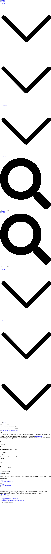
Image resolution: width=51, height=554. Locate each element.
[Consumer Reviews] (2, 0)
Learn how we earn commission (38, 436)
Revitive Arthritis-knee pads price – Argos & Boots (7, 480)
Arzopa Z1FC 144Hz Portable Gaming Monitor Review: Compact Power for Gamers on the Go (12, 500)
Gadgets (2, 268)
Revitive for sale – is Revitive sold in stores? (5, 485)
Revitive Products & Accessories (14, 430)
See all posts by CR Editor (3, 494)
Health (2, 54)
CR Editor (2, 430)
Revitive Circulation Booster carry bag (4, 484)
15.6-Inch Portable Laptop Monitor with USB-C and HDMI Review (9, 498)
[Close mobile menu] (0, 267)
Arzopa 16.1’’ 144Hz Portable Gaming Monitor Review (8, 499)
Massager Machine (5, 105)
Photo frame (4, 156)
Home (1, 426)
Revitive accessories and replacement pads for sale (7, 481)
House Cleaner (3, 3)
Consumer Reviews (2, 1)
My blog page (4, 426)
